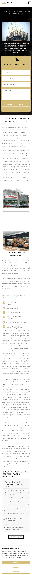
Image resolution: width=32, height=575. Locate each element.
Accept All (16, 562)
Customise (16, 567)
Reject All (16, 571)
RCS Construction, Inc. (8, 379)
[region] (16, 560)
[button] (29, 3)
